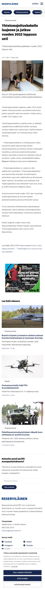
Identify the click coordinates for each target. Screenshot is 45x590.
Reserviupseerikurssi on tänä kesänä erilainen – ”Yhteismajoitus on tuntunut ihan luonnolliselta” (22, 248)
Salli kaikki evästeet (22, 572)
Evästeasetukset (22, 585)
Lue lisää (14, 566)
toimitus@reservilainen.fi (11, 530)
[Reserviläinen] (10, 4)
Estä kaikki (22, 578)
